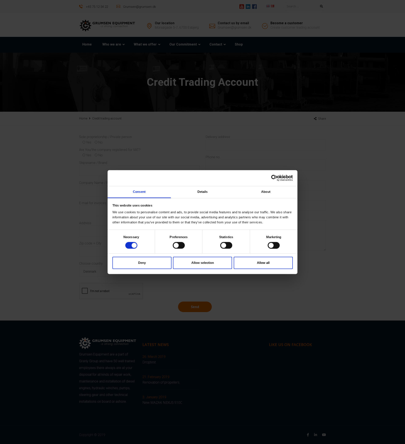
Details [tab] (202, 191)
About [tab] (265, 191)
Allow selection (202, 263)
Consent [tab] (139, 191)
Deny (142, 263)
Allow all (263, 263)
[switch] (179, 245)
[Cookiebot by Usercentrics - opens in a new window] (274, 178)
